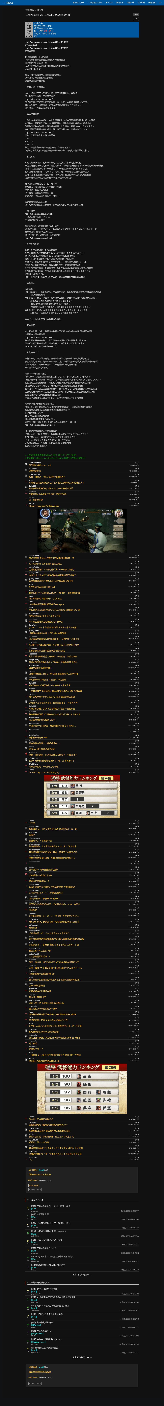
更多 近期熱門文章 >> (82, 1274)
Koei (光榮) (38, 10)
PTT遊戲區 (29, 10)
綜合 (38, 1170)
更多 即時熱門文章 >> (82, 1357)
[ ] (34, 1208)
